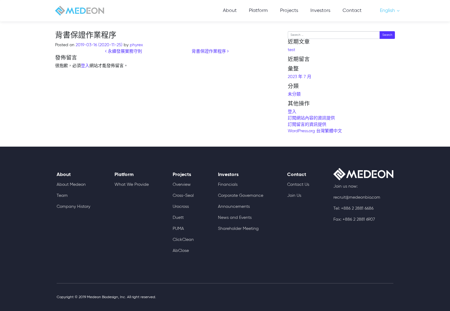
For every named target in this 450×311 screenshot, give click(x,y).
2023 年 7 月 (299, 77)
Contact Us (298, 184)
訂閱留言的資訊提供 (307, 124)
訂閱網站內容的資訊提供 (311, 118)
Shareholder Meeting (238, 229)
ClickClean (183, 240)
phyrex (136, 45)
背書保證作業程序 (209, 51)
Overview (182, 184)
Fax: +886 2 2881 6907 (354, 219)
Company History (73, 206)
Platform (258, 10)
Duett (178, 217)
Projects (289, 10)
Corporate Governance (240, 195)
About (230, 10)
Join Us (294, 195)
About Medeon (71, 184)
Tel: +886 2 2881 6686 (353, 208)
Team (62, 195)
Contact (352, 10)
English (387, 10)
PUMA (178, 229)
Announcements (234, 206)
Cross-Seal (183, 195)
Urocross (181, 206)
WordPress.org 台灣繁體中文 (315, 131)
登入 (85, 66)
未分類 (294, 94)
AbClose (181, 251)
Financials (228, 184)
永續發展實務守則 (124, 51)
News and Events (235, 217)
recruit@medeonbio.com (356, 197)
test (291, 50)
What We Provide (131, 184)
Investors (320, 10)
